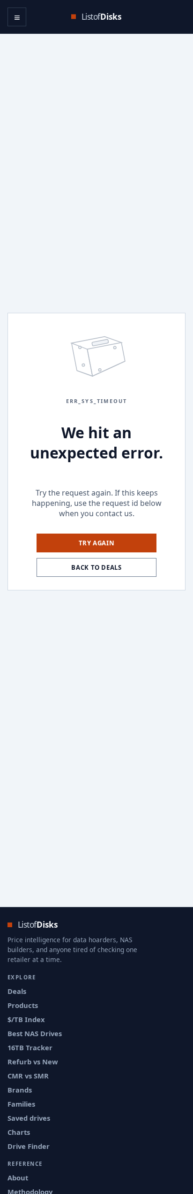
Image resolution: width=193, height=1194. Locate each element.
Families (21, 1104)
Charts (18, 1132)
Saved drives (28, 1118)
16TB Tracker (29, 1047)
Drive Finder (28, 1146)
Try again (97, 543)
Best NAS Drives (34, 1033)
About (17, 1177)
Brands (19, 1089)
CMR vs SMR (28, 1075)
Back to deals (96, 567)
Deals (16, 991)
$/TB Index (26, 1019)
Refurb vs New (32, 1061)
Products (22, 1005)
